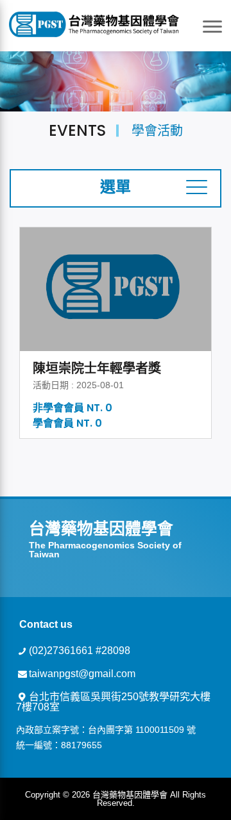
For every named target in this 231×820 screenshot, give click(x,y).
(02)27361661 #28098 (79, 650)
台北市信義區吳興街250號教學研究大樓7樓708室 (113, 701)
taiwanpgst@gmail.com (82, 673)
